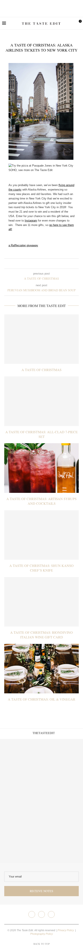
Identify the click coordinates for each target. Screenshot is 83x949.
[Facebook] (31, 914)
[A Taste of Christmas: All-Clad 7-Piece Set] (41, 401)
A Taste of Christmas (41, 369)
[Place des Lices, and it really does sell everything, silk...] (62, 801)
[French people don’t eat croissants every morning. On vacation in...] (62, 759)
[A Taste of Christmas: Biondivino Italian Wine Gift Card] (41, 602)
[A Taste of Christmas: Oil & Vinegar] (41, 668)
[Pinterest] (51, 914)
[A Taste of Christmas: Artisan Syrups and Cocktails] (41, 468)
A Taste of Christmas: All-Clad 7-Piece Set (41, 434)
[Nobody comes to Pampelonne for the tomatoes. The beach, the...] (62, 842)
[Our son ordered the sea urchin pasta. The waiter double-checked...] (21, 801)
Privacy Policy (66, 930)
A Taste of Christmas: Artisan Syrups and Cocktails (41, 501)
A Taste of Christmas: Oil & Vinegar (41, 699)
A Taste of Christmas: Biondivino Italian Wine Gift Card (41, 634)
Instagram (31, 220)
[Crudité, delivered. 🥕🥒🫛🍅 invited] (21, 759)
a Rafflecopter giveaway (23, 245)
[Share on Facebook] (38, 263)
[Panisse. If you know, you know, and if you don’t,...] (21, 842)
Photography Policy (41, 933)
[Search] (71, 23)
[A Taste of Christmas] (41, 339)
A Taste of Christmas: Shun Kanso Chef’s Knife (41, 567)
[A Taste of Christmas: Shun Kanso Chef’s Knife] (41, 535)
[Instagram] (41, 914)
